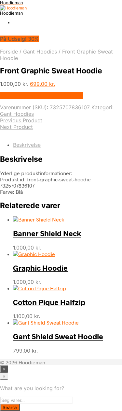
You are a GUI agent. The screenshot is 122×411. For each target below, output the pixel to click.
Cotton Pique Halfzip (49, 302)
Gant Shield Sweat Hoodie (58, 336)
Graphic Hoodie (40, 267)
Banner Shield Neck (47, 233)
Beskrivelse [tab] (27, 145)
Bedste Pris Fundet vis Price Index (41, 95)
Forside (9, 51)
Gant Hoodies (40, 51)
